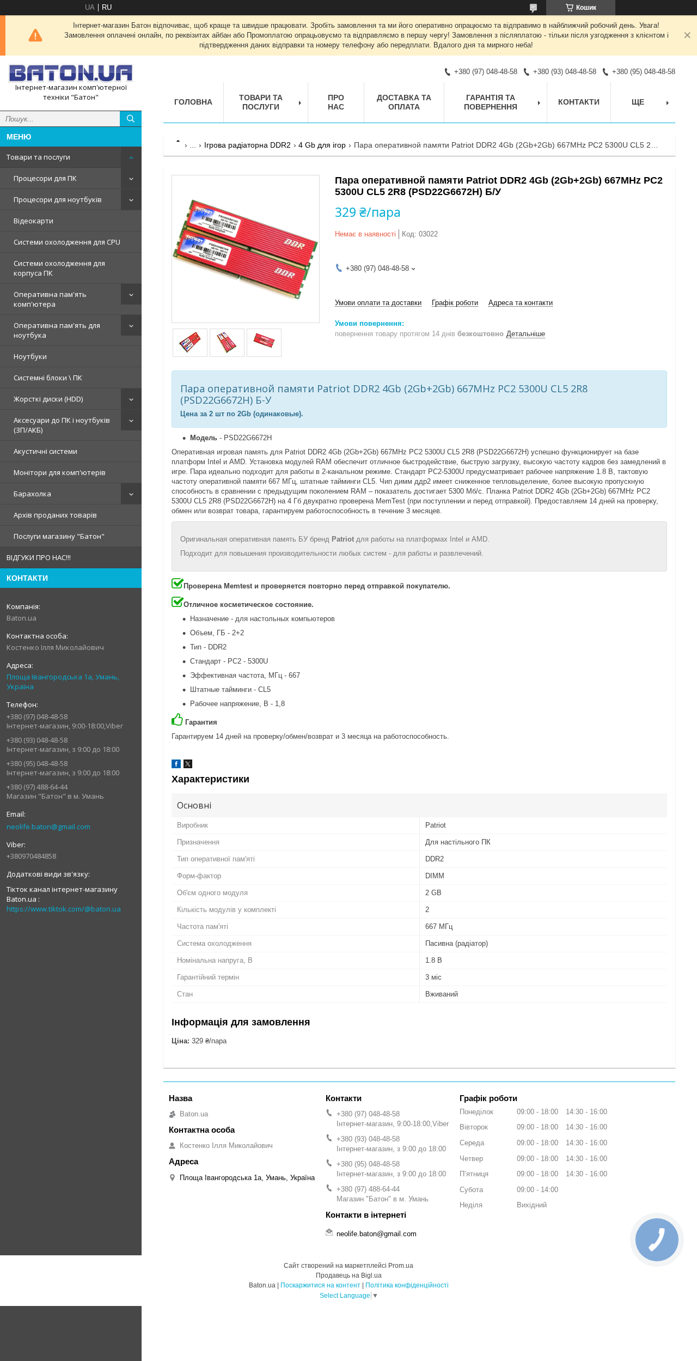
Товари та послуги (38, 157)
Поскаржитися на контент (320, 1285)
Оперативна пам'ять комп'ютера (50, 299)
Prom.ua (400, 1265)
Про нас (336, 102)
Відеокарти (33, 221)
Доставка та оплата (404, 102)
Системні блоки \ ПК (48, 377)
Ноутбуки (30, 356)
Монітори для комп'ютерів (60, 472)
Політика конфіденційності (407, 1285)
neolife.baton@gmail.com (48, 826)
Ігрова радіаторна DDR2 (247, 145)
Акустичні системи (45, 451)
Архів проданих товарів (55, 515)
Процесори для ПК (45, 178)
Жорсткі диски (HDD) (48, 399)
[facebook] (176, 766)
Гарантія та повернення (490, 102)
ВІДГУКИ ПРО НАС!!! (39, 557)
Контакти (579, 102)
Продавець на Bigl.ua (349, 1275)
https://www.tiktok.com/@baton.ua (64, 909)
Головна (193, 102)
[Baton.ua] (70, 73)
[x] (188, 766)
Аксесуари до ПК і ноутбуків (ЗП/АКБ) (62, 425)
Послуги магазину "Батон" (59, 536)
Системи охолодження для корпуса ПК (59, 268)
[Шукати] (131, 119)
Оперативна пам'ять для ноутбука (57, 330)
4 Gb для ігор (322, 145)
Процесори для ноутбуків (58, 199)
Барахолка (32, 494)
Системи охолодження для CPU (67, 242)
